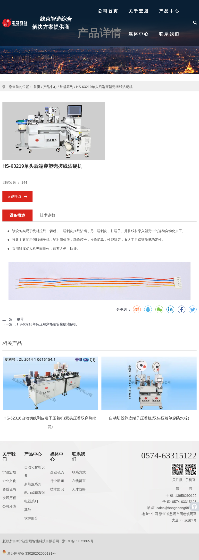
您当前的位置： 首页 (25, 87)
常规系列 (66, 87)
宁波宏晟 (9, 472)
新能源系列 (32, 484)
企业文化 (9, 481)
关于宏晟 (139, 11)
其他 (27, 510)
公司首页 (108, 11)
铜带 (20, 319)
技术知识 (57, 489)
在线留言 (79, 481)
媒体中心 (139, 34)
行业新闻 (57, 481)
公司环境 (9, 506)
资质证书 (9, 489)
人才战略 (79, 489)
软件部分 (31, 518)
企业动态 (57, 472)
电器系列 (31, 501)
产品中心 (169, 11)
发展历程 (9, 498)
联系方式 (79, 472)
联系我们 (169, 34)
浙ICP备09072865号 (77, 541)
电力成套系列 (34, 493)
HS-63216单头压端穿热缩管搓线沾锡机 (47, 324)
